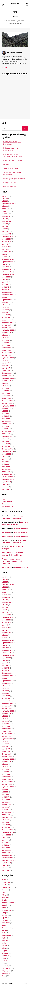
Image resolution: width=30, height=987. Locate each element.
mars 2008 (6, 345)
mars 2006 (6, 393)
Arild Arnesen (7, 536)
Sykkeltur (5, 956)
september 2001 (8, 479)
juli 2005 (5, 411)
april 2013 (5, 246)
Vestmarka (6, 973)
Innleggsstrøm (7, 501)
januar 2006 (6, 398)
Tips (3, 963)
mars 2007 (6, 368)
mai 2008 (5, 340)
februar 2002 (6, 469)
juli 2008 (5, 335)
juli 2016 (5, 224)
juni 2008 (5, 338)
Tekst (4, 958)
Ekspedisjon (6, 882)
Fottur (4, 895)
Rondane (5, 940)
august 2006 (6, 381)
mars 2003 (6, 444)
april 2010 (5, 287)
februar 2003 (6, 446)
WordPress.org (7, 506)
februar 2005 (6, 421)
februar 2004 (6, 431)
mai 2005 (5, 413)
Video (4, 976)
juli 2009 (5, 305)
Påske (4, 933)
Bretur (4, 880)
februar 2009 (6, 317)
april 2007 (5, 365)
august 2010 (6, 277)
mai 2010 (5, 284)
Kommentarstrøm (8, 504)
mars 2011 (5, 267)
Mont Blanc (6, 923)
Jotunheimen (6, 910)
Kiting (4, 913)
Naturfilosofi (6, 928)
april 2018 (5, 214)
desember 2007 (7, 353)
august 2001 (6, 482)
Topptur (5, 966)
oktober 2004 (7, 424)
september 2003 (8, 436)
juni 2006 (5, 386)
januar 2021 (6, 209)
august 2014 (6, 239)
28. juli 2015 (22, 21)
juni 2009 (5, 307)
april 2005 (5, 416)
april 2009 (5, 312)
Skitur (4, 948)
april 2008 (5, 343)
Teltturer (5, 961)
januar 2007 (6, 370)
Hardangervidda (8, 902)
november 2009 (7, 295)
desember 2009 (7, 292)
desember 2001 (7, 474)
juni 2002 (5, 459)
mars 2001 (6, 489)
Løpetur (4, 918)
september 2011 (7, 262)
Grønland (5, 900)
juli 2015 (5, 229)
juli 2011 (5, 264)
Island (4, 908)
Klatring (4, 915)
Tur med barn (6, 968)
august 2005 (6, 408)
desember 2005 (7, 401)
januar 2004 (6, 434)
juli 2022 (5, 206)
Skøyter (4, 951)
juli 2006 (5, 383)
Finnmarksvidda (7, 887)
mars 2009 (6, 315)
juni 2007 (5, 360)
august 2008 (6, 332)
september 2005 (8, 406)
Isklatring (5, 905)
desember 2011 (7, 259)
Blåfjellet (6, 164)
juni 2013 (5, 244)
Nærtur (4, 930)
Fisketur (5, 890)
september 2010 (8, 274)
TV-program (6, 971)
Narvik (4, 925)
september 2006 (8, 378)
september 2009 (8, 300)
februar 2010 (6, 289)
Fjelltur (4, 892)
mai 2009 (5, 310)
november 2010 (7, 269)
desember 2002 (7, 449)
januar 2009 (6, 320)
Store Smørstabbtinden (11, 168)
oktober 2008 (7, 327)
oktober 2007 (7, 355)
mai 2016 (5, 226)
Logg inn (5, 499)
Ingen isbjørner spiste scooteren (14, 179)
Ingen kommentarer (16, 23)
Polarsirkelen (6, 935)
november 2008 (7, 325)
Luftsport (5, 920)
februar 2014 (6, 241)
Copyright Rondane (9, 186)
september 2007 (8, 358)
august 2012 (6, 252)
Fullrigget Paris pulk (9, 182)
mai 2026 (5, 196)
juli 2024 (5, 201)
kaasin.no (15, 3)
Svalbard (5, 953)
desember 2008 (7, 322)
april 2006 (5, 391)
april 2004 (5, 429)
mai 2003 (5, 441)
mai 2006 (5, 388)
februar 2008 (6, 348)
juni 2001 (5, 487)
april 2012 (5, 257)
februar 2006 (6, 396)
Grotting (5, 897)
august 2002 (6, 454)
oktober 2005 (7, 403)
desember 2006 (7, 373)
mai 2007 (5, 363)
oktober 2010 (6, 272)
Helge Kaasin (11, 21)
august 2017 (6, 216)
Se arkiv (5, 67)
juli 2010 (5, 279)
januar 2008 (6, 350)
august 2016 (6, 221)
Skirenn (4, 945)
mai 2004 (5, 426)
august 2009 (6, 302)
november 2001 (7, 477)
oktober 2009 (7, 297)
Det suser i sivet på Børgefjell (13, 160)
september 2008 (8, 330)
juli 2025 (5, 198)
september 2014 (8, 236)
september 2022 (8, 203)
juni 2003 (5, 439)
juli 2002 (5, 456)
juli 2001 (5, 484)
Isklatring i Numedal (21, 528)
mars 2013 (5, 249)
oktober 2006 (7, 375)
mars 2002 (6, 467)
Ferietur (4, 885)
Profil (3, 938)
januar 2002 (6, 472)
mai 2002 (5, 461)
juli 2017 (5, 219)
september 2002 (8, 451)
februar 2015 (6, 234)
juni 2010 (5, 282)
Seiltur (4, 943)
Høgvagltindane (16, 555)
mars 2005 (6, 418)
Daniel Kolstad (7, 567)
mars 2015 (5, 231)
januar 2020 (6, 211)
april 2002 (5, 464)
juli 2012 (5, 254)
